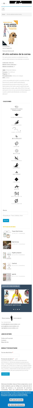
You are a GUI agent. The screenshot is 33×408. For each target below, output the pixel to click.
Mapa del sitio (5, 342)
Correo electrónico (7, 352)
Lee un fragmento (7, 48)
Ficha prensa (6, 46)
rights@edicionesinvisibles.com (9, 328)
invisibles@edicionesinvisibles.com (10, 324)
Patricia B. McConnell (8, 51)
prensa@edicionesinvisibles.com (10, 326)
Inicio (3, 14)
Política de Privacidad (7, 338)
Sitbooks (11, 62)
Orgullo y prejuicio (16, 252)
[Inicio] (4, 3)
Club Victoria (15, 242)
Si (17, 359)
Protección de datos (7, 359)
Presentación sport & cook (12, 305)
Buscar (5, 210)
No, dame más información (16, 405)
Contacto (3, 340)
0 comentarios (22, 233)
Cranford (14, 263)
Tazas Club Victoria (17, 231)
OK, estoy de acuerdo (16, 400)
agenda (14, 274)
